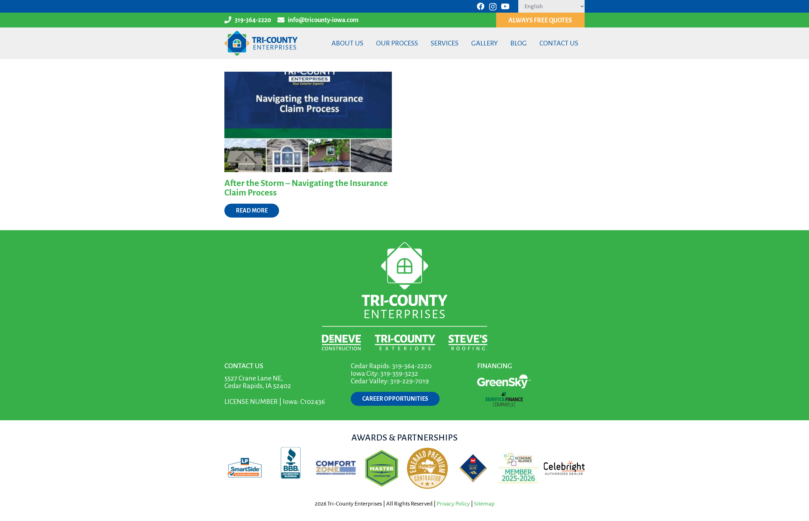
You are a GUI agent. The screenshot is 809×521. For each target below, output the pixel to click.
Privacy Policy (453, 503)
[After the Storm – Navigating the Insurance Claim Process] (308, 122)
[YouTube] (505, 6)
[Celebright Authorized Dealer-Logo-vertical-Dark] (564, 468)
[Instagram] (492, 7)
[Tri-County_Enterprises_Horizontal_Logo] (261, 43)
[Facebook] (480, 6)
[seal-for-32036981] (290, 468)
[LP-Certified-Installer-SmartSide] (244, 468)
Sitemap (484, 503)
